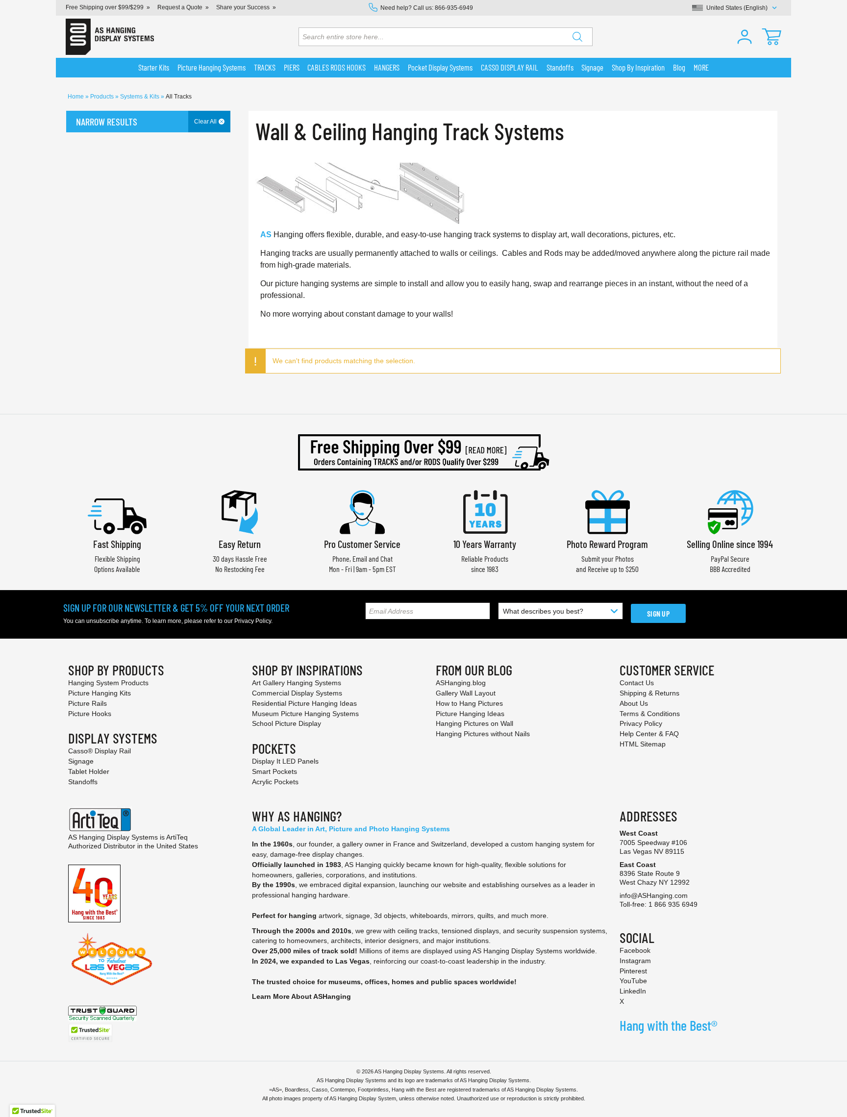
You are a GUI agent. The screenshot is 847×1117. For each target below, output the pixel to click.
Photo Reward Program (607, 544)
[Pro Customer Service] (362, 511)
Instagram (635, 961)
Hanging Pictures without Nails (483, 734)
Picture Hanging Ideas (470, 714)
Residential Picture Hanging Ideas (304, 703)
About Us (634, 703)
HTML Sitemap (643, 744)
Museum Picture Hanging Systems (305, 714)
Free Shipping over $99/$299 (105, 7)
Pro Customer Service (362, 544)
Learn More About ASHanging (301, 996)
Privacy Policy (252, 621)
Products (102, 96)
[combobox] (445, 37)
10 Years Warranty (484, 544)
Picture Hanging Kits (99, 693)
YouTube (633, 981)
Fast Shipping (117, 544)
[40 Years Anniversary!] (94, 893)
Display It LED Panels (285, 761)
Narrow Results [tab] (106, 121)
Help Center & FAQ (649, 734)
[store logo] (110, 37)
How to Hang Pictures (469, 703)
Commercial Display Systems (297, 693)
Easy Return (240, 544)
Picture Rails (87, 703)
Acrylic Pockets (275, 782)
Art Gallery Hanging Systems (296, 683)
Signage (81, 761)
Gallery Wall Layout (466, 693)
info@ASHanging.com (654, 895)
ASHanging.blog (461, 683)
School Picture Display (286, 723)
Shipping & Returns (649, 693)
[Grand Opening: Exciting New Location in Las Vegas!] (111, 959)
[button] (744, 36)
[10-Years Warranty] (484, 511)
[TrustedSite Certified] (90, 1033)
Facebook (635, 950)
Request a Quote (179, 7)
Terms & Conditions (650, 714)
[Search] (577, 37)
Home (76, 96)
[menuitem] (154, 67)
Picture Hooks (89, 714)
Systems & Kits (140, 96)
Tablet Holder (88, 771)
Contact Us (637, 683)
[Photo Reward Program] (607, 511)
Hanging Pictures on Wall (474, 723)
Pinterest (633, 971)
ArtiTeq (177, 837)
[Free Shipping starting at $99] (423, 452)
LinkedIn (633, 991)
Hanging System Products (108, 683)
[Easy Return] (239, 511)
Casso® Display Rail (99, 751)
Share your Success (243, 7)
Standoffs (83, 782)
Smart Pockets (274, 771)
